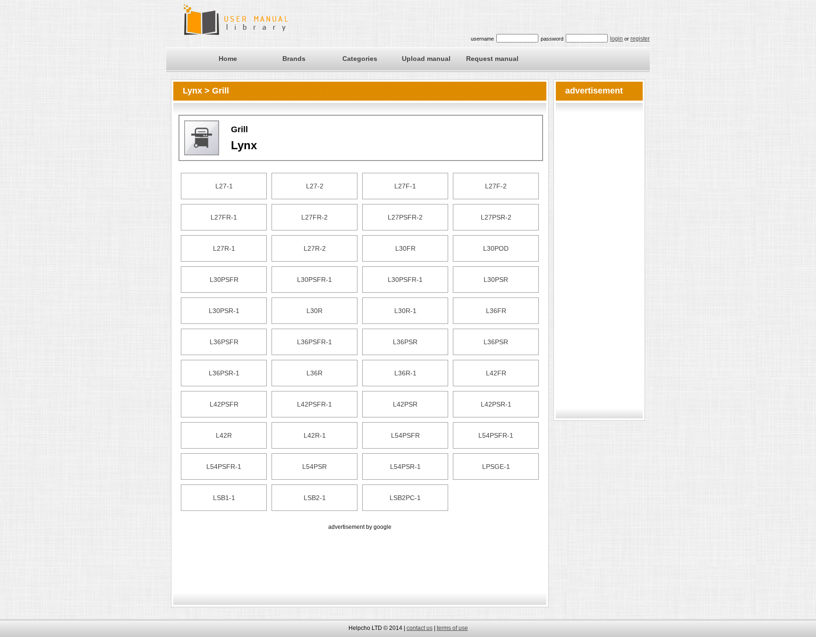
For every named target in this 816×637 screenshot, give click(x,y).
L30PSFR (224, 279)
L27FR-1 (224, 217)
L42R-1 (315, 435)
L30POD (496, 248)
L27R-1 (224, 248)
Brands (294, 58)
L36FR (496, 310)
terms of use (452, 628)
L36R (314, 373)
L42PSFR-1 (314, 404)
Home (228, 58)
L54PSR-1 (405, 466)
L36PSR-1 (224, 373)
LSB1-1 (224, 497)
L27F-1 (405, 186)
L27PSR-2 (496, 217)
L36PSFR (224, 342)
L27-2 (314, 186)
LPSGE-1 (496, 466)
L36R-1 (405, 373)
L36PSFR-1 (314, 342)
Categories (359, 58)
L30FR (405, 248)
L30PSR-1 (224, 310)
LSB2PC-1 (405, 497)
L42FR (496, 373)
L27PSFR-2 (405, 217)
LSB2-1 (315, 497)
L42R (224, 435)
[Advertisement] (360, 553)
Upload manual (426, 58)
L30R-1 (405, 310)
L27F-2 (496, 186)
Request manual (492, 58)
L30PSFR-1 (314, 279)
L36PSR (405, 342)
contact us (420, 628)
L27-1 (224, 186)
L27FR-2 (314, 217)
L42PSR (405, 404)
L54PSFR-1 (495, 435)
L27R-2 (315, 248)
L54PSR (314, 466)
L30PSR (496, 279)
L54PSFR (405, 435)
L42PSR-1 (496, 404)
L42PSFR (224, 404)
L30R (314, 310)
